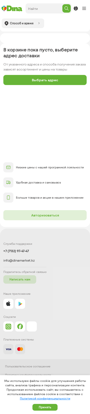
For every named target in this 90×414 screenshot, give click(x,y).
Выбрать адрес (45, 80)
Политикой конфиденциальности (45, 398)
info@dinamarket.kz (19, 260)
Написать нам (19, 279)
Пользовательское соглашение (27, 366)
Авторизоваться (45, 215)
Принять (45, 407)
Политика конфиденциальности (28, 375)
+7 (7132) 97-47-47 (16, 251)
